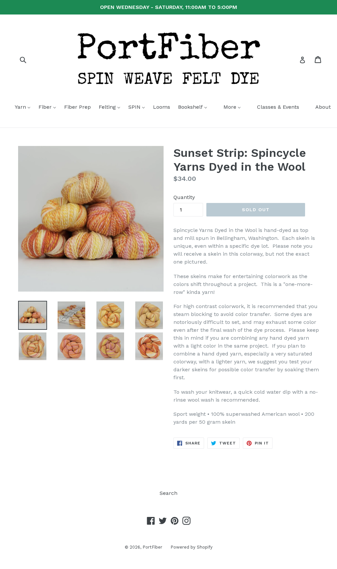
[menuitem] (19, 107)
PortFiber (152, 547)
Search (168, 493)
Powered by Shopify (191, 547)
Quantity (184, 197)
